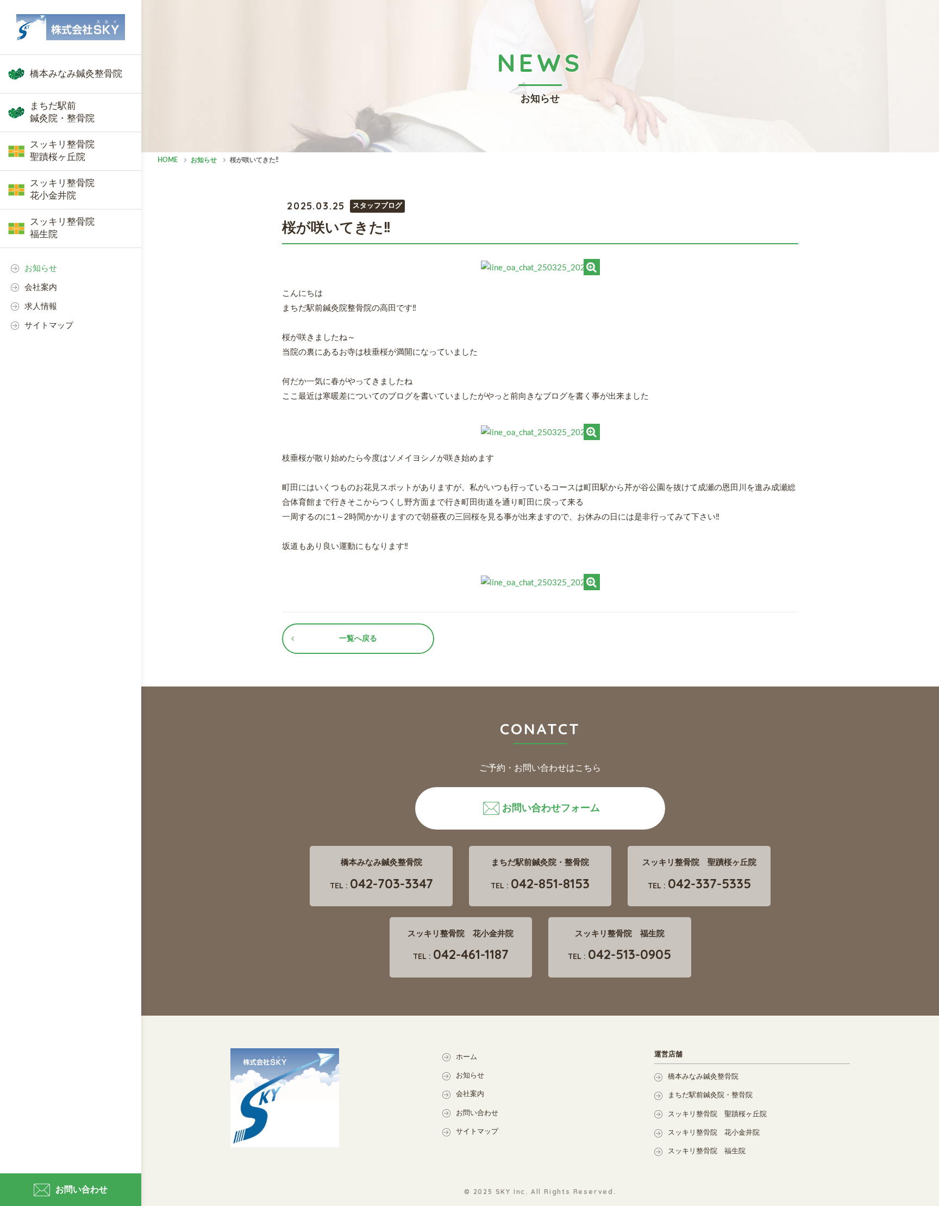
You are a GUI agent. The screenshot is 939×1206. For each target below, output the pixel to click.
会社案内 (40, 287)
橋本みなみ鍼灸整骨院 (703, 1076)
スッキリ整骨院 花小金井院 (714, 1132)
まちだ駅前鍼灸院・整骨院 (710, 1095)
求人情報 (40, 306)
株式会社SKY (70, 27)
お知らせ (40, 268)
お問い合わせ (477, 1113)
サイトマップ (48, 325)
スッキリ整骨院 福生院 (707, 1151)
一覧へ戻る (358, 638)
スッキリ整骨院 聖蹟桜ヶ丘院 (717, 1114)
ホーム (466, 1057)
